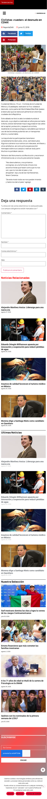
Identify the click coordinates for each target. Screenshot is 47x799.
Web (3, 263)
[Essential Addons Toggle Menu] (4, 16)
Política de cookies (34, 794)
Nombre (5, 245)
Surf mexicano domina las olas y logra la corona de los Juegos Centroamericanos (23, 615)
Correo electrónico (9, 254)
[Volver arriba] (43, 773)
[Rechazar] (43, 786)
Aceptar (10, 794)
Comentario (6, 216)
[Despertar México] (40, 16)
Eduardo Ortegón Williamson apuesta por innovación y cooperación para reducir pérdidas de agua (22, 350)
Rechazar (20, 794)
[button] (9, 36)
